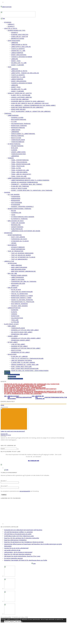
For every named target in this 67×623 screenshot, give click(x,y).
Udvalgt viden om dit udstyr (20, 93)
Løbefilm (15, 285)
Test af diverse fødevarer (22, 253)
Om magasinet (12, 398)
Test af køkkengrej (19, 259)
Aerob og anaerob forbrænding (24, 182)
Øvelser (14, 148)
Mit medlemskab (16, 378)
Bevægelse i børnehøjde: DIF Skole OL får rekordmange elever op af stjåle (25, 560)
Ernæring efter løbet (20, 352)
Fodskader (15, 196)
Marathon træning (19, 125)
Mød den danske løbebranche (23, 271)
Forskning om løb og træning (23, 281)
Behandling (16, 224)
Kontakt (48, 397)
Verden (14, 314)
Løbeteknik (15, 129)
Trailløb (14, 320)
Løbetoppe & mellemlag (21, 46)
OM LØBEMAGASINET (11, 396)
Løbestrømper (17, 52)
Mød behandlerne (18, 269)
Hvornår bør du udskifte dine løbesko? (27, 101)
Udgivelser (20, 397)
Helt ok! (7, 621)
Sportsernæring (15, 235)
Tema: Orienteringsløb (20, 164)
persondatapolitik (25, 491)
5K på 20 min (16, 289)
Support (28, 397)
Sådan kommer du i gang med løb (24, 364)
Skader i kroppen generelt (22, 206)
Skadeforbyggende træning (19, 208)
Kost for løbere (18, 237)
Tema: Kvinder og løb (20, 170)
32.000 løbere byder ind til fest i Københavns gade (25, 387)
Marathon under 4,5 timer (22, 295)
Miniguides (12, 354)
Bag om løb (12, 273)
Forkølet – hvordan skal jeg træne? (26, 184)
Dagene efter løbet (19, 346)
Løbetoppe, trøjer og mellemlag (25, 73)
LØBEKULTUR (9, 261)
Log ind (13, 376)
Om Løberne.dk (40, 398)
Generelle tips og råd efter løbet (26, 348)
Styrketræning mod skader (22, 216)
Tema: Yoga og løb (18, 176)
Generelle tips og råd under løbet (26, 338)
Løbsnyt (11, 24)
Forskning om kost (19, 239)
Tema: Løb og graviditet (21, 174)
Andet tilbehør (17, 65)
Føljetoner (12, 287)
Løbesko (14, 42)
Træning (7, 113)
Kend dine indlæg (18, 109)
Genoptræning (17, 227)
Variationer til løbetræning (23, 133)
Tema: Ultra (16, 168)
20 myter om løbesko (20, 99)
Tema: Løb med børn (19, 172)
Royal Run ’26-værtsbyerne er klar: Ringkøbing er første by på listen (33, 391)
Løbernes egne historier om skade (25, 231)
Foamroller (16, 212)
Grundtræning (17, 146)
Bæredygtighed (17, 38)
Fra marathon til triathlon (22, 301)
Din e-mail (4, 486)
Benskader (15, 200)
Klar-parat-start (11, 324)
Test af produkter (15, 251)
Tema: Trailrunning (19, 162)
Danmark (14, 310)
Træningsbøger (17, 141)
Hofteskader (16, 202)
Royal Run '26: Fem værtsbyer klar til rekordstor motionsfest (30, 389)
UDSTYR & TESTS (10, 28)
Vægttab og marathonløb (22, 291)
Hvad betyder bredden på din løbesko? (27, 107)
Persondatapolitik (59, 397)
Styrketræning (14, 144)
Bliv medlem (15, 374)
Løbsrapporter (14, 308)
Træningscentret (18, 154)
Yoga (13, 214)
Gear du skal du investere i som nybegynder (29, 370)
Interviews (12, 263)
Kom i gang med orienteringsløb (24, 368)
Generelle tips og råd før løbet (25, 330)
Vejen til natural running (22, 299)
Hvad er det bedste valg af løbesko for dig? (30, 103)
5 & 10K (14, 121)
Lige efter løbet (18, 344)
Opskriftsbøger (18, 247)
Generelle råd (17, 117)
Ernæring (8, 233)
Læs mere (17, 621)
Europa (14, 312)
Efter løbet (13, 342)
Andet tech (16, 60)
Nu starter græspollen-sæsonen (13, 558)
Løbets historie (17, 279)
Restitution (16, 137)
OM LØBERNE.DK (38, 396)
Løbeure (14, 58)
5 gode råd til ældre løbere (23, 362)
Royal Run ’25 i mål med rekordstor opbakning (17, 554)
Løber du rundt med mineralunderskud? (13, 431)
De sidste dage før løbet (21, 332)
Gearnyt (14, 32)
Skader (7, 192)
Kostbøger (12, 245)
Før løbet (12, 326)
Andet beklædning (18, 54)
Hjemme (14, 150)
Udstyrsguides (14, 40)
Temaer (11, 158)
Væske (13, 243)
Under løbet (13, 336)
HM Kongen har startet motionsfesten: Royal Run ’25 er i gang (22, 556)
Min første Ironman (19, 303)
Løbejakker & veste (19, 44)
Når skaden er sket (16, 220)
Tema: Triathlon (18, 166)
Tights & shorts (18, 48)
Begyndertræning (18, 119)
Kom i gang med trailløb (21, 366)
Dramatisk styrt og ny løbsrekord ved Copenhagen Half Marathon (31, 384)
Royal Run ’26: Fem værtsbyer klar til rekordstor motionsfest (21, 538)
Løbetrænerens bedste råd (19, 178)
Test (9, 67)
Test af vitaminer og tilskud (23, 257)
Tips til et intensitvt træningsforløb (27, 358)
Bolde (13, 210)
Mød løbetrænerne (19, 267)
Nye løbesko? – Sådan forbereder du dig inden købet (33, 105)
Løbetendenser (17, 277)
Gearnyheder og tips (16, 30)
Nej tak (12, 621)
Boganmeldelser (18, 283)
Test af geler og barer (21, 255)
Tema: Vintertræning (20, 160)
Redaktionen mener (19, 275)
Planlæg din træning (20, 186)
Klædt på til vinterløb (20, 95)
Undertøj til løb (18, 50)
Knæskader (15, 198)
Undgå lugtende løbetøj (21, 97)
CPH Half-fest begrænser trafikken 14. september (24, 385)
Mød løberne (16, 265)
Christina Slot (4, 433)
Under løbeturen (18, 152)
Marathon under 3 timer (21, 297)
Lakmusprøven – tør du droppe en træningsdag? (18, 552)
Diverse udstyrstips (19, 34)
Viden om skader (18, 222)
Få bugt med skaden (19, 306)
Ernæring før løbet (19, 334)
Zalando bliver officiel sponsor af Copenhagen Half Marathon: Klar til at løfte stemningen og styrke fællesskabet (34, 393)
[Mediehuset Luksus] (33, 563)
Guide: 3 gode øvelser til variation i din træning (31, 190)
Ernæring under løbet (20, 340)
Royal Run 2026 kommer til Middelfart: (20, 390)
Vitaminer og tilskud (20, 241)
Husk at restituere (19, 188)
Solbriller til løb (18, 62)
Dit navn (4, 480)
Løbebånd (15, 131)
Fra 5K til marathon (19, 293)
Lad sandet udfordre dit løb (12, 550)
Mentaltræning (17, 135)
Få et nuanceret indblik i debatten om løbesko (31, 111)
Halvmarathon (17, 318)
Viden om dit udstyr (19, 36)
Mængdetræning (18, 127)
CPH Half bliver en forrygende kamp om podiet (23, 386)
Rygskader (15, 204)
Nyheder (7, 22)
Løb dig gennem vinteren (21, 360)
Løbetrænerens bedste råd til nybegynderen (30, 180)
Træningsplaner (18, 139)
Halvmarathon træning (21, 123)
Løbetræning (13, 115)
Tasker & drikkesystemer (21, 56)
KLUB (8, 372)
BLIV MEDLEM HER (33, 460)
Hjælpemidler (17, 229)
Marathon (15, 316)
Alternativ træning (19, 218)
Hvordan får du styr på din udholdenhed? (16, 548)
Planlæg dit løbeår (19, 356)
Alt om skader (14, 194)
